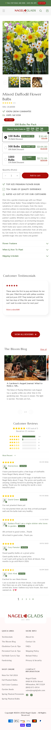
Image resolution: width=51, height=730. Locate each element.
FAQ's (28, 646)
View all (43, 349)
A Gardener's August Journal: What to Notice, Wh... (25, 384)
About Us (30, 637)
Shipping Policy (32, 651)
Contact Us (30, 641)
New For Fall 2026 (10, 675)
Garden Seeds (8, 689)
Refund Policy (32, 656)
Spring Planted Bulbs (11, 699)
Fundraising (7, 660)
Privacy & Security (34, 660)
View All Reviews (24, 334)
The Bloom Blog (9, 641)
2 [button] (22, 599)
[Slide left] (5, 82)
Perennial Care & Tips (11, 651)
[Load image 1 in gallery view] (14, 82)
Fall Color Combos (10, 684)
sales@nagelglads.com (35, 690)
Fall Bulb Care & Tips (11, 656)
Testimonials (7, 637)
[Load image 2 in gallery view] (25, 82)
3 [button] (26, 599)
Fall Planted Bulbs (9, 680)
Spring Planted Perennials (13, 694)
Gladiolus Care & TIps (11, 646)
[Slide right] (46, 82)
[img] (8, 462)
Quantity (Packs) (9, 170)
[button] (3, 10)
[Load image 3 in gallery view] (37, 82)
